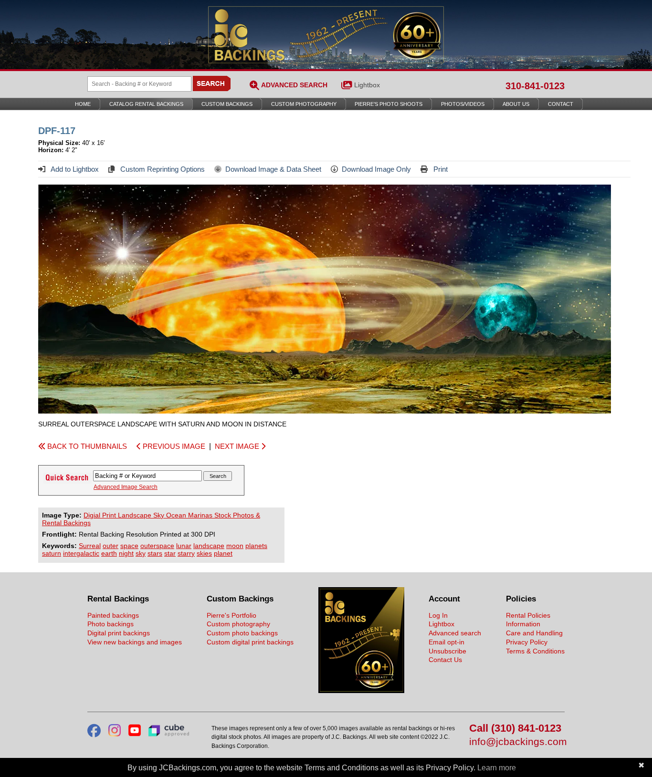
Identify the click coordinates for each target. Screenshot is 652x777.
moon (234, 545)
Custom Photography (304, 104)
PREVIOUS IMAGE (173, 446)
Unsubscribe (447, 651)
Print (439, 169)
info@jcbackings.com (517, 741)
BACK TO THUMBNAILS (86, 446)
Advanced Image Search (126, 487)
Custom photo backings (242, 633)
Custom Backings (226, 104)
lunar (183, 545)
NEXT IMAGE (238, 446)
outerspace (157, 545)
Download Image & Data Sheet (273, 169)
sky (141, 553)
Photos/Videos (462, 104)
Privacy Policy (526, 642)
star (170, 553)
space (129, 545)
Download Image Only (376, 169)
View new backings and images (134, 642)
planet (223, 553)
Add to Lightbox (74, 169)
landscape (208, 545)
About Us (516, 104)
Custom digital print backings (250, 642)
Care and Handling (534, 633)
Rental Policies (528, 615)
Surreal (90, 545)
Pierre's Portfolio (231, 615)
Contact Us (445, 659)
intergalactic (81, 553)
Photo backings (110, 624)
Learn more (496, 768)
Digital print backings (118, 633)
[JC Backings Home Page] (361, 690)
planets (256, 545)
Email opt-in (446, 642)
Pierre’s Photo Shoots (388, 104)
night (126, 553)
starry (186, 553)
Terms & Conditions (535, 651)
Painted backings (113, 615)
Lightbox (367, 85)
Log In (438, 615)
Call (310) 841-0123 (515, 728)
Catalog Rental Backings (146, 104)
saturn (51, 553)
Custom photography (238, 624)
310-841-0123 (535, 86)
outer (110, 545)
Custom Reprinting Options (161, 169)
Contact (560, 104)
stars (154, 553)
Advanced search (455, 633)
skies (204, 553)
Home (83, 104)
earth (109, 553)
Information (523, 624)
